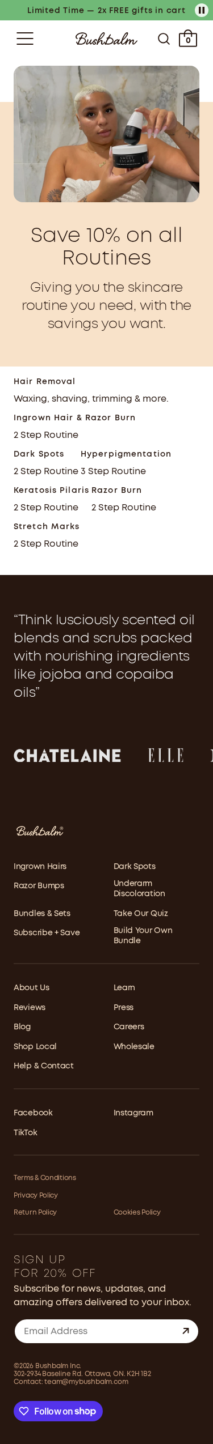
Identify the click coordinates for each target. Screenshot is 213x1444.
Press (124, 1007)
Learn (125, 988)
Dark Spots (135, 866)
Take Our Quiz (141, 913)
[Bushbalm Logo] (106, 38)
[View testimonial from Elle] (165, 755)
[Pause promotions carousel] (201, 10)
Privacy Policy (36, 1195)
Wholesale (134, 1046)
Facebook (33, 1113)
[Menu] (25, 38)
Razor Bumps (39, 886)
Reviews (29, 1007)
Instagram (133, 1113)
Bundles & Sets (42, 913)
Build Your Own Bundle (143, 935)
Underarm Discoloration (139, 888)
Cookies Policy (137, 1212)
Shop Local (35, 1046)
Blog (22, 1027)
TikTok (25, 1133)
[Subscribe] (185, 1331)
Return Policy (35, 1212)
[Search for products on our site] (164, 38)
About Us (31, 988)
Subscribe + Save (47, 933)
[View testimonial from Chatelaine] (67, 755)
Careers (129, 1027)
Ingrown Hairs (40, 866)
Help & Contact (44, 1066)
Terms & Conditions (45, 1178)
